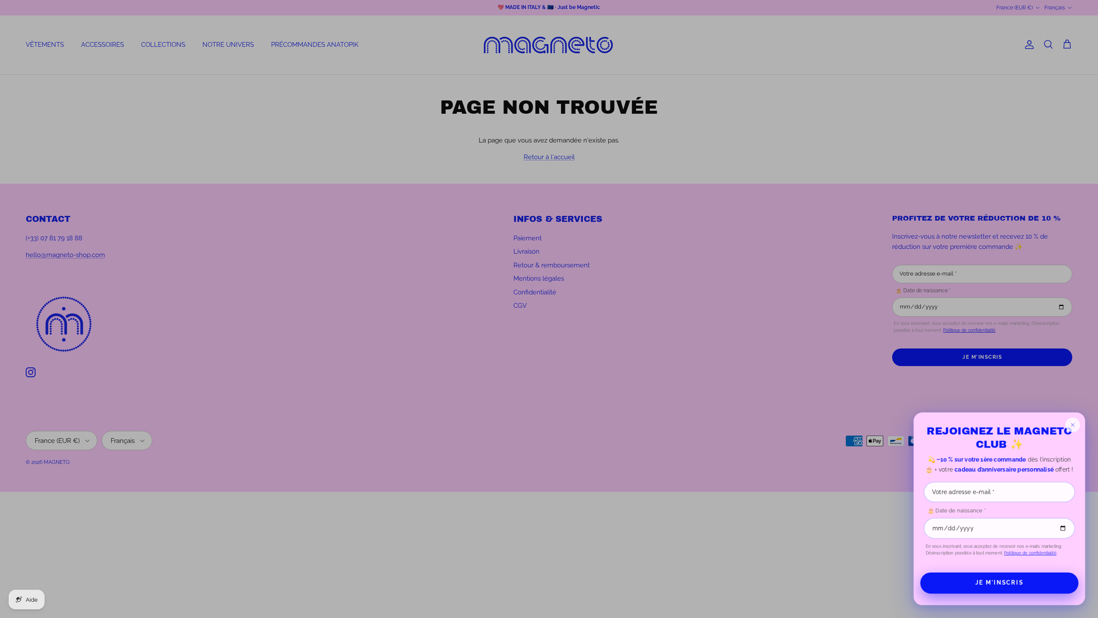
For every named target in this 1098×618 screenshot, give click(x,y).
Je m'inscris (999, 582)
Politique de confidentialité (1030, 553)
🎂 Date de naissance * (956, 510)
